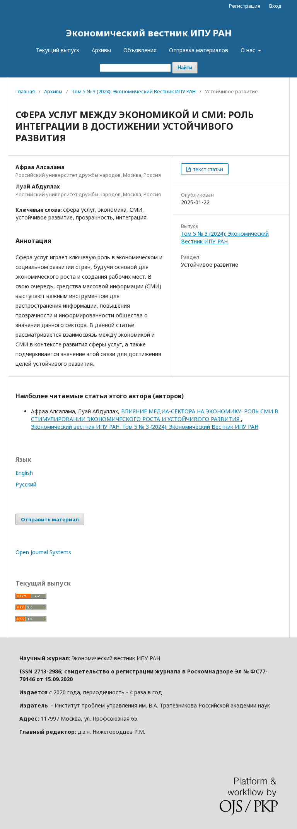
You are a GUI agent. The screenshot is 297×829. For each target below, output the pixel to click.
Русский (25, 484)
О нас (249, 50)
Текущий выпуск (57, 50)
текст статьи (207, 169)
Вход (275, 5)
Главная (25, 91)
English (24, 472)
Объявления (140, 50)
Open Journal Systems (43, 552)
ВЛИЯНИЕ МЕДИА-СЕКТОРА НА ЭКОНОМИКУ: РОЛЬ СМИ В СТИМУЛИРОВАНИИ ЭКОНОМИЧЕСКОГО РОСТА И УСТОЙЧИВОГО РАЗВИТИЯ (154, 415)
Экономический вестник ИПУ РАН (149, 32)
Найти (185, 67)
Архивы (101, 50)
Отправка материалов (198, 50)
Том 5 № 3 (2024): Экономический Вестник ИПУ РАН (134, 91)
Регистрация (244, 5)
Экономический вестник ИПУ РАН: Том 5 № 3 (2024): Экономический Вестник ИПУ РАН (144, 426)
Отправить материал (50, 519)
